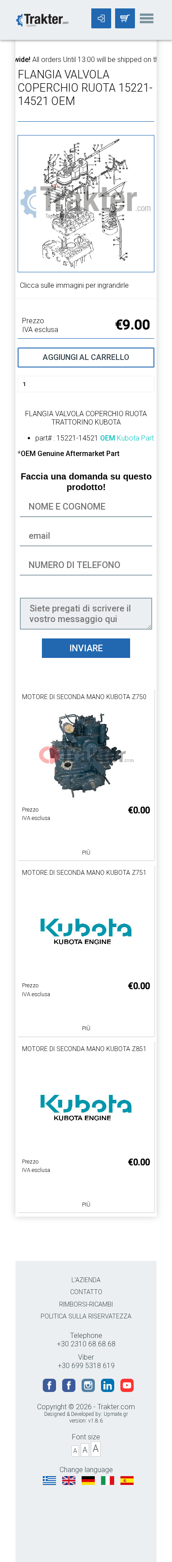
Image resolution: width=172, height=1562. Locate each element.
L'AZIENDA (86, 1280)
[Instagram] (89, 1389)
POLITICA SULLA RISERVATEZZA (86, 1316)
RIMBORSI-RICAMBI (86, 1304)
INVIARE (86, 648)
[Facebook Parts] (69, 1389)
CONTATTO (86, 1292)
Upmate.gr (116, 1414)
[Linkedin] (108, 1389)
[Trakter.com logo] (41, 19)
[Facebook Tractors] (50, 1389)
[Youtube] (127, 1389)
